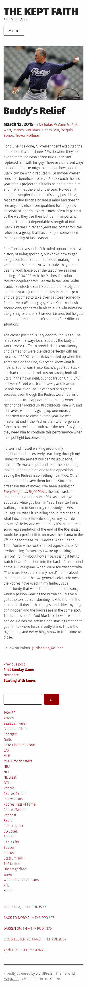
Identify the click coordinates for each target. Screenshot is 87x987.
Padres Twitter (15, 810)
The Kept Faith (41, 11)
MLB (70, 125)
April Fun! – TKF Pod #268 (23, 950)
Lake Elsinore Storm (19, 745)
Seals (8, 837)
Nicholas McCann (52, 125)
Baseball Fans (15, 723)
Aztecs (9, 718)
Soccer (9, 847)
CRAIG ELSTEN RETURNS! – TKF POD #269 (35, 939)
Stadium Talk (14, 858)
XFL (6, 885)
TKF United (12, 864)
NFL (7, 772)
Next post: (20, 678)
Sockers (10, 853)
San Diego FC (14, 826)
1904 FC (9, 712)
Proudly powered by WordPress (28, 973)
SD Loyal (10, 831)
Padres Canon (14, 793)
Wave (8, 874)
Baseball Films (15, 729)
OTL (7, 783)
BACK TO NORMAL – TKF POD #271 (30, 918)
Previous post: (19, 667)
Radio (8, 820)
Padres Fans (13, 799)
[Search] (51, 699)
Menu (14, 30)
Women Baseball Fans (21, 880)
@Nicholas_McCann (48, 648)
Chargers (11, 734)
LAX (6, 750)
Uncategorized (15, 869)
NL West (10, 777)
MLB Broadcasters (18, 761)
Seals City (11, 842)
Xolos (8, 891)
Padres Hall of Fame (20, 804)
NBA (7, 766)
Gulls (8, 739)
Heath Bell (50, 130)
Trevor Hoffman (27, 135)
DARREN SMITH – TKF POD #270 (28, 928)
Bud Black (33, 130)
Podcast (10, 815)
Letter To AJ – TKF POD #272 (25, 907)
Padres (18, 130)
